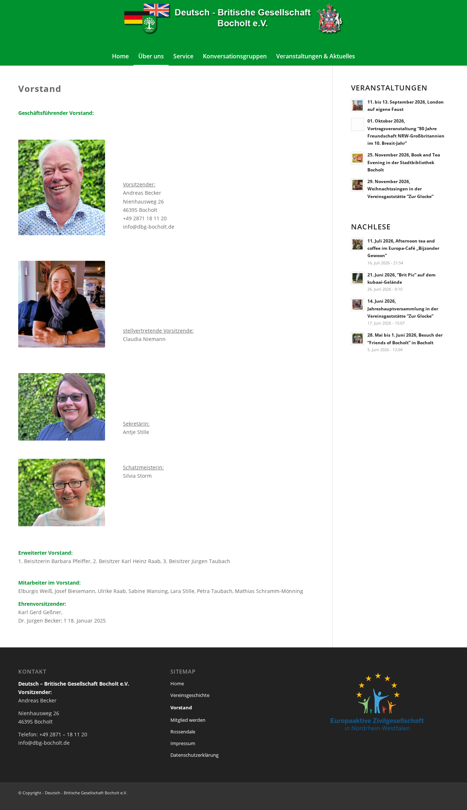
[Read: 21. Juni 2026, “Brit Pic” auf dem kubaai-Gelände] (357, 278)
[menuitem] (120, 56)
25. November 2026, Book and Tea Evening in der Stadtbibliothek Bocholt (403, 162)
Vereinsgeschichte (189, 695)
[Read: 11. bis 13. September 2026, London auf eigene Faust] (357, 105)
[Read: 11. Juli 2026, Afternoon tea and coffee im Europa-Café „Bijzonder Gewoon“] (357, 244)
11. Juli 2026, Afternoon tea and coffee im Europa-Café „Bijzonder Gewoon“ (403, 248)
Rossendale (182, 731)
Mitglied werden (187, 720)
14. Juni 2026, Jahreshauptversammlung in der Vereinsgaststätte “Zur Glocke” (402, 308)
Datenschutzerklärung (194, 755)
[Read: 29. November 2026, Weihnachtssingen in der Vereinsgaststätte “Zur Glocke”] (357, 184)
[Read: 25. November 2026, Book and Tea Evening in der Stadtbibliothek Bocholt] (357, 158)
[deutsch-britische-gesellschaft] (233, 23)
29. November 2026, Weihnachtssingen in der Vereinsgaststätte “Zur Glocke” (400, 188)
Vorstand (181, 707)
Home (177, 683)
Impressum (182, 743)
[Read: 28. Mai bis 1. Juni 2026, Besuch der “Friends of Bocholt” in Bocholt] (357, 338)
